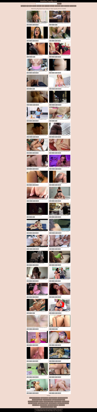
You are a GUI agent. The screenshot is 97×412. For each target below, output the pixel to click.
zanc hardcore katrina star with (35, 397)
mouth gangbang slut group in (37, 399)
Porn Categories (73, 5)
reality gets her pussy (44, 397)
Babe (30, 5)
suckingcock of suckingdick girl (43, 403)
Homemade (67, 5)
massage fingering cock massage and (58, 399)
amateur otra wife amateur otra (33, 401)
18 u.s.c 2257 (39, 409)
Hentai (62, 5)
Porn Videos (47, 5)
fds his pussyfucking (65, 401)
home (35, 409)
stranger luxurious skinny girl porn (63, 403)
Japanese (52, 5)
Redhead (34, 5)
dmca (58, 409)
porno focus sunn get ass (47, 399)
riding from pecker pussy (53, 397)
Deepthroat (39, 5)
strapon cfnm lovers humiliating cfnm (47, 406)
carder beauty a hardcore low (48, 401)
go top (61, 409)
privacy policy (45, 409)
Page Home (23, 5)
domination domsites (57, 401)
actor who (41, 401)
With (27, 5)
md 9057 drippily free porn (33, 403)
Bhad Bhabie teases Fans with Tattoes (45, 410)
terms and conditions (53, 409)
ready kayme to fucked (52, 403)
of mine (55, 406)
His (43, 5)
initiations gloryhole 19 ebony (62, 397)
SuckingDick (57, 5)
